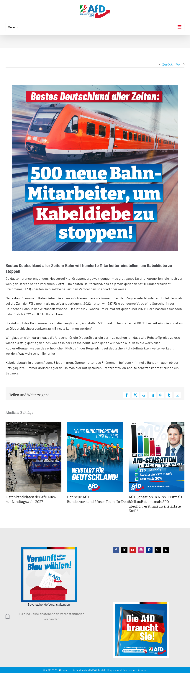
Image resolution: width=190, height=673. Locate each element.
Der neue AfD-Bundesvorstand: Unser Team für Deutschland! (105, 499)
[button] (8, 468)
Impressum (114, 670)
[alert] (49, 616)
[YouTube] (133, 550)
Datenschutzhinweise (134, 670)
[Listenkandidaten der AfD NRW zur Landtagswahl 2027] (33, 424)
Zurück (167, 64)
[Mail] (158, 550)
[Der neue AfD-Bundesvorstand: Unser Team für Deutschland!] (95, 424)
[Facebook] (116, 550)
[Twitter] (124, 550)
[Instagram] (141, 550)
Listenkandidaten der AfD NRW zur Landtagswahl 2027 (31, 499)
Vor (178, 64)
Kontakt (102, 670)
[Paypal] (149, 550)
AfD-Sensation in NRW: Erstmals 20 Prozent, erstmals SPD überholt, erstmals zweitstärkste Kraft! (155, 504)
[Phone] (166, 550)
